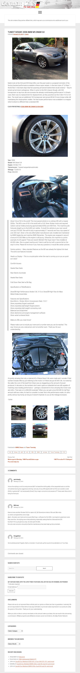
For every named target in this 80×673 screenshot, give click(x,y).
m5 (27, 452)
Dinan (21, 447)
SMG (38, 452)
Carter (27, 34)
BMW (17, 447)
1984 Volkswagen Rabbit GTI (27, 659)
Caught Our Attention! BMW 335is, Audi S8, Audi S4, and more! (35, 664)
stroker (45, 452)
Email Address (13, 587)
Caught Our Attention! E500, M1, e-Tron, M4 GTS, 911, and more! (34, 661)
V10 (64, 452)
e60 (22, 452)
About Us (22, 657)
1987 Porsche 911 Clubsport (63, 459)
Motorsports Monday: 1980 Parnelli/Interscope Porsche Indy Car (23, 461)
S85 (32, 452)
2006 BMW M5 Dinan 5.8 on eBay (32, 106)
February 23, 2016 (18, 34)
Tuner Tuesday (31, 447)
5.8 (10, 452)
